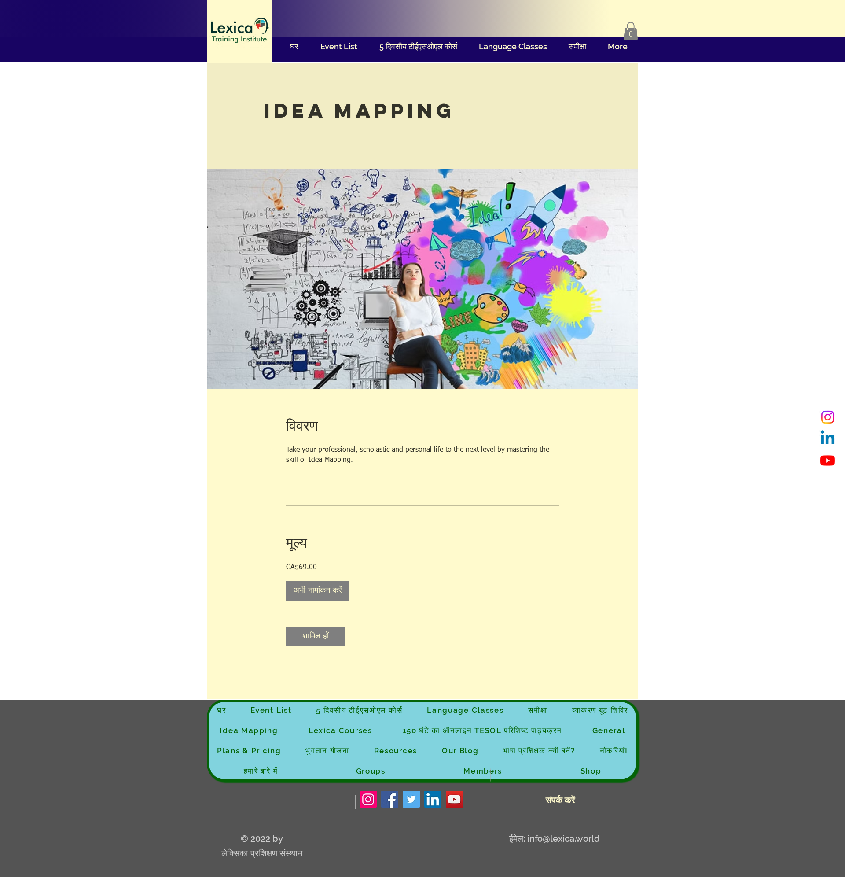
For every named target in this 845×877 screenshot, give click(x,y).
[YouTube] (454, 799)
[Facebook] (389, 799)
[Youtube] (827, 460)
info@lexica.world (563, 838)
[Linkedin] (827, 438)
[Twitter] (411, 799)
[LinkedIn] (432, 799)
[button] (630, 31)
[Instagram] (827, 417)
